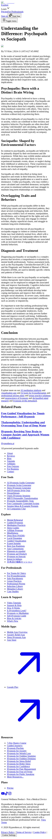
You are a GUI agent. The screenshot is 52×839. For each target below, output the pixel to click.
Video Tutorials (14, 603)
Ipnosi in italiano (14, 559)
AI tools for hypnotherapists (33, 393)
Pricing (10, 788)
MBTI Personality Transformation (22, 498)
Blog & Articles (14, 618)
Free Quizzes (13, 466)
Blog (9, 458)
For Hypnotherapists (16, 576)
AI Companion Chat (16, 508)
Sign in (4, 16)
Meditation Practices (16, 525)
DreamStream (13, 493)
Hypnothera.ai (7, 443)
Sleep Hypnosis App (16, 637)
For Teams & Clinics (16, 573)
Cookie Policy (39, 832)
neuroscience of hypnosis (16, 398)
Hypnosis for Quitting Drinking (21, 758)
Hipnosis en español (16, 551)
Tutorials (11, 461)
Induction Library (15, 586)
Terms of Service (23, 832)
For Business (13, 469)
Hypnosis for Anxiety (17, 751)
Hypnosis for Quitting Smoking (21, 756)
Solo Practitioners (15, 578)
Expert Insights (14, 543)
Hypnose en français (16, 556)
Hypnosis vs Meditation (18, 613)
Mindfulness (12, 533)
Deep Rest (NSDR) (16, 535)
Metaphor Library (15, 589)
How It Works (13, 608)
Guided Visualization (16, 541)
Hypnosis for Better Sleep (18, 764)
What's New (12, 621)
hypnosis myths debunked (25, 401)
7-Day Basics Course (16, 743)
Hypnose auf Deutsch (17, 554)
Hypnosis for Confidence (18, 766)
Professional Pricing (16, 583)
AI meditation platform (31, 390)
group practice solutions (40, 395)
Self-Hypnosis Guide (16, 616)
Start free (16, 16)
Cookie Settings (9, 835)
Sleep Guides (13, 528)
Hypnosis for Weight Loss (19, 753)
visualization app (8, 393)
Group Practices (14, 581)
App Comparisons (15, 548)
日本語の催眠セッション (19, 562)
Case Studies (13, 591)
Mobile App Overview (17, 632)
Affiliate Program (15, 530)
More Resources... (15, 777)
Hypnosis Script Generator (19, 485)
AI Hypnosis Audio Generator (21, 482)
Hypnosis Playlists (15, 748)
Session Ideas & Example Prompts (22, 506)
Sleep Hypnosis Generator (19, 488)
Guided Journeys (14, 745)
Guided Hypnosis (15, 522)
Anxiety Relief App (16, 635)
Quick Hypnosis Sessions (18, 495)
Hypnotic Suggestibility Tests (20, 501)
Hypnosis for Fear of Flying (19, 771)
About (10, 453)
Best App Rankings (16, 546)
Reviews (11, 456)
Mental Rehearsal (15, 520)
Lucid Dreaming (14, 538)
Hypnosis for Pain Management (21, 769)
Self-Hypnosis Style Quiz (18, 490)
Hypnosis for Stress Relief (19, 761)
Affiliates (11, 463)
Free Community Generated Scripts (23, 503)
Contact (10, 471)
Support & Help (14, 605)
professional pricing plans (12, 395)
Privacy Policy (7, 832)
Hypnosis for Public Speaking (20, 774)
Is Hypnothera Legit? (16, 610)
